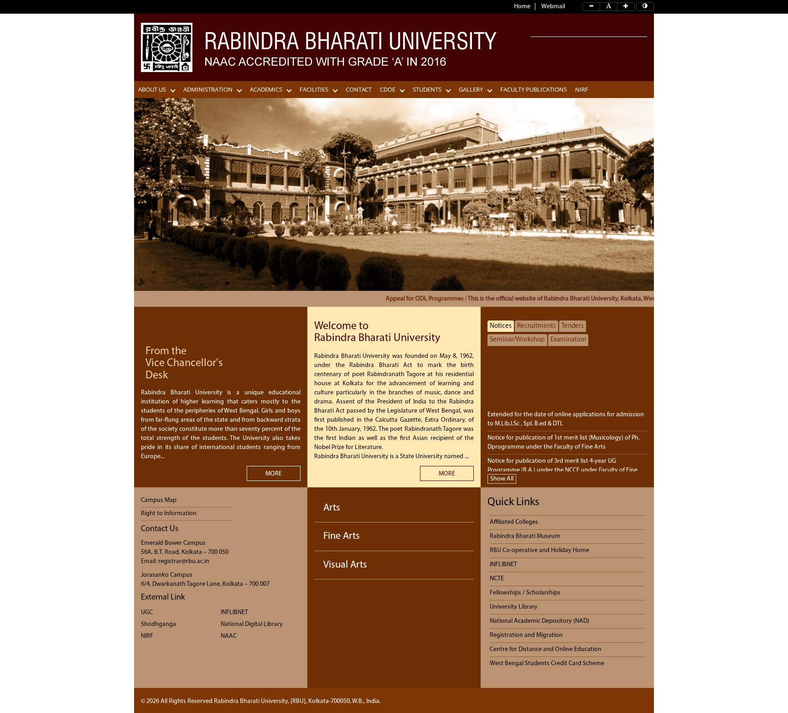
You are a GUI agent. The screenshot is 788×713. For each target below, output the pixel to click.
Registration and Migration (526, 635)
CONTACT (359, 89)
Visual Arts (345, 565)
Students (427, 89)
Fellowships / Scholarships (525, 592)
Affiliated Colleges (514, 522)
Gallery (471, 89)
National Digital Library (252, 624)
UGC (147, 612)
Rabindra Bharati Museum (525, 536)
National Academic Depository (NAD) (539, 621)
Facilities (314, 89)
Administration (208, 89)
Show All (501, 478)
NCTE (497, 578)
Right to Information (169, 513)
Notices (501, 326)
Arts (331, 508)
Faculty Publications (533, 89)
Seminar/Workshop (517, 339)
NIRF (581, 89)
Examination (568, 339)
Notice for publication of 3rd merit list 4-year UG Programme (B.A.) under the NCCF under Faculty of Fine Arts (562, 463)
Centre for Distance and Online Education (545, 649)
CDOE (387, 89)
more (273, 473)
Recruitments (536, 326)
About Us (152, 89)
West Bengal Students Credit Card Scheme (547, 663)
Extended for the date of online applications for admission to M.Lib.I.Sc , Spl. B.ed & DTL (565, 413)
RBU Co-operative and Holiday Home (539, 550)
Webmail (553, 6)
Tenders (572, 326)
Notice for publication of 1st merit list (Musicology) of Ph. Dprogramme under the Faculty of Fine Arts (563, 436)
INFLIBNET (234, 612)
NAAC (229, 636)
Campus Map (158, 500)
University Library (514, 607)
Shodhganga (158, 624)
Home (522, 6)
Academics (266, 89)
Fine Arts (341, 536)
